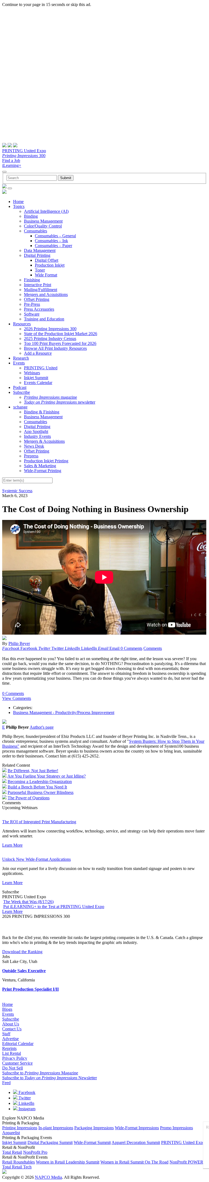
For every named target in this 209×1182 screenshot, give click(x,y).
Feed (6, 1082)
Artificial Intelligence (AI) (46, 211)
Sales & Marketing (40, 465)
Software (31, 314)
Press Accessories (39, 309)
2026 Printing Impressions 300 (50, 328)
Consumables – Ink (51, 240)
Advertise (10, 1038)
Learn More (12, 845)
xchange (20, 407)
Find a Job (11, 160)
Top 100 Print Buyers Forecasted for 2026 (60, 343)
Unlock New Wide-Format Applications (36, 859)
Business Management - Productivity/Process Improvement (63, 712)
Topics (18, 206)
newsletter (59, 402)
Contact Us (11, 1029)
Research (21, 358)
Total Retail (12, 1152)
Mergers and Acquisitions (46, 294)
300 (23, 155)
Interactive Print (37, 284)
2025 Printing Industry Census (50, 338)
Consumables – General (55, 235)
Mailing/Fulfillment (40, 289)
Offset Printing (36, 299)
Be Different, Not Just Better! (33, 770)
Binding (31, 216)
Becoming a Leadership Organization (40, 781)
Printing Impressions (19, 1127)
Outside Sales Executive (24, 970)
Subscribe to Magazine (40, 1073)
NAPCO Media (48, 1177)
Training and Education (44, 319)
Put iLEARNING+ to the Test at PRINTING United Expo (53, 906)
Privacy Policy (14, 1058)
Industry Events (37, 436)
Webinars (32, 372)
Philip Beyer (19, 643)
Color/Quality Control (43, 226)
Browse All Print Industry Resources (55, 348)
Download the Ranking (22, 951)
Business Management (43, 221)
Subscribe (21, 392)
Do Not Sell (12, 1068)
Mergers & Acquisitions (44, 441)
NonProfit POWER (186, 1162)
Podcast (19, 387)
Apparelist (11, 1132)
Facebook (26, 1092)
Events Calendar (38, 382)
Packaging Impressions (94, 1127)
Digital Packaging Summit (50, 1142)
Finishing (32, 279)
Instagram (26, 1108)
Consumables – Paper (53, 245)
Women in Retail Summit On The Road (134, 1162)
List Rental (11, 1053)
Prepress (31, 456)
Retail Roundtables (18, 1162)
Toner (40, 270)
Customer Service (17, 1063)
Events (19, 363)
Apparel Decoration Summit (136, 1142)
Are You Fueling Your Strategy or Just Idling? (46, 776)
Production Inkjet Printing (46, 461)
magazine (50, 397)
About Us (10, 1024)
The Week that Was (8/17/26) (28, 901)
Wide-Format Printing (42, 470)
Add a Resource (38, 353)
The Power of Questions (29, 798)
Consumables (35, 231)
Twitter (24, 1098)
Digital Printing (37, 255)
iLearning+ (11, 165)
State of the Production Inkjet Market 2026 (60, 333)
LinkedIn (25, 1103)
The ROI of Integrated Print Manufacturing (39, 821)
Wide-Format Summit (92, 1142)
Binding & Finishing (41, 412)
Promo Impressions (176, 1127)
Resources (22, 324)
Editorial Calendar (17, 1043)
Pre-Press (32, 304)
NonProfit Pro (35, 1152)
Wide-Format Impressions (137, 1127)
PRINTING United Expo (24, 150)
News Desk (34, 446)
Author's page (42, 727)
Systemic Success (17, 490)
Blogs (7, 1009)
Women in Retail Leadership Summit (67, 1162)
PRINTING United (40, 368)
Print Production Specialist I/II (30, 989)
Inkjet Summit (36, 377)
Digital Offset (46, 260)
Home (18, 201)
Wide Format (46, 275)
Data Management (40, 250)
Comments (152, 648)
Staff (6, 1033)
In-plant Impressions (55, 1127)
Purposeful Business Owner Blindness (40, 792)
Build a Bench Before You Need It (37, 787)
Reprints (9, 1048)
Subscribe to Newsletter (49, 1077)
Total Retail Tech (17, 1167)
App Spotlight (36, 431)
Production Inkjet (49, 265)
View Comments (16, 698)
